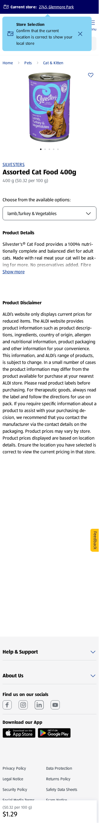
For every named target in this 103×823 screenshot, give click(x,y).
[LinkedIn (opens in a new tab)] (39, 704)
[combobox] (49, 213)
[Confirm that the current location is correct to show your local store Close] (80, 34)
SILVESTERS (14, 164)
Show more (14, 271)
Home (8, 63)
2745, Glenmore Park (56, 6)
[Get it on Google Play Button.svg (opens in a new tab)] (54, 733)
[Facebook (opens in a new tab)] (7, 704)
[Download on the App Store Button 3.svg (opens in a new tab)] (19, 733)
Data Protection (59, 768)
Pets (28, 63)
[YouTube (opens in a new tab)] (55, 704)
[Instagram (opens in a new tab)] (23, 704)
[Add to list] (90, 75)
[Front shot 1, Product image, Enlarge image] (49, 107)
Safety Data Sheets (61, 789)
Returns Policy (58, 779)
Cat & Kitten (53, 63)
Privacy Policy (14, 768)
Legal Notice (13, 779)
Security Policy (15, 789)
